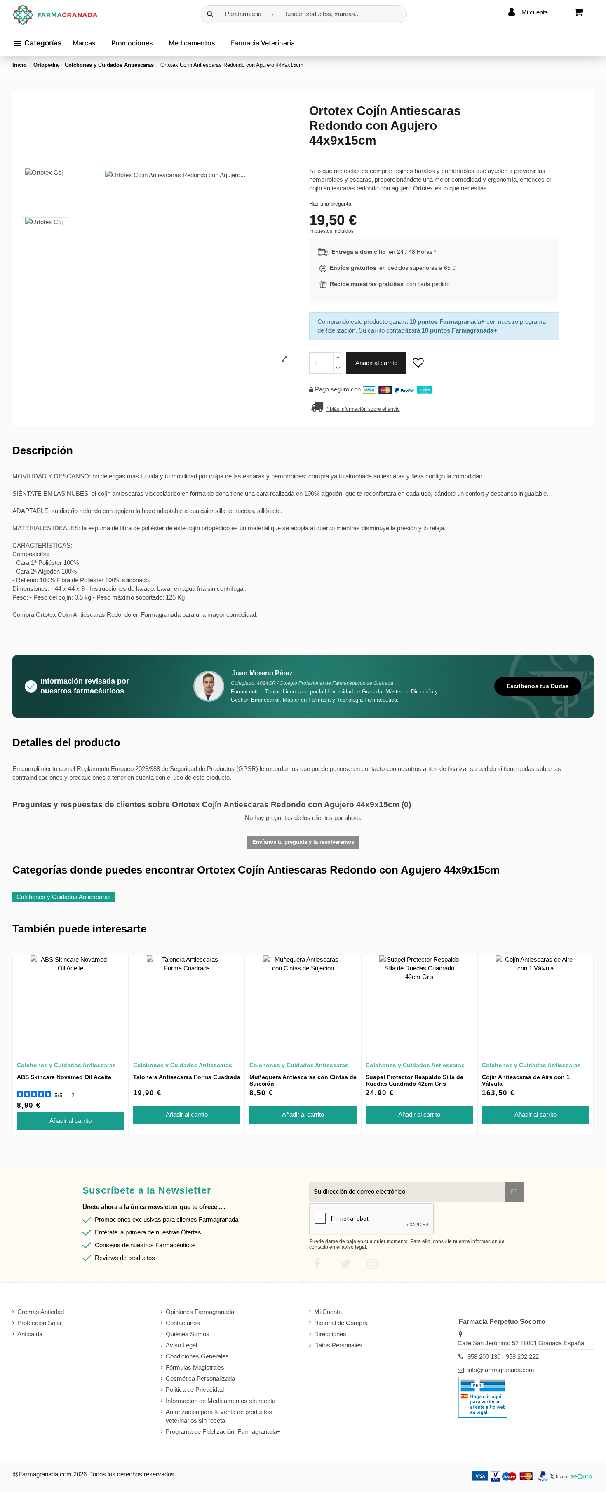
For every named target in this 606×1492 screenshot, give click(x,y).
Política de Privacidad (195, 1389)
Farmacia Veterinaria (263, 43)
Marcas (84, 43)
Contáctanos (183, 1322)
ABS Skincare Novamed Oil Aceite (64, 1077)
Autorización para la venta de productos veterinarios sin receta (219, 1416)
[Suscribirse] (514, 1192)
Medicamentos (192, 43)
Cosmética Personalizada (200, 1378)
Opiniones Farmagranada (200, 1311)
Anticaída (29, 1333)
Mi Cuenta (328, 1311)
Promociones (132, 43)
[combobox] (248, 14)
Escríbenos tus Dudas (538, 686)
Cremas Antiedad (40, 1311)
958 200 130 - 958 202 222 (503, 1356)
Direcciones (330, 1333)
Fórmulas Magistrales (195, 1367)
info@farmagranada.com (500, 1369)
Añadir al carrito (376, 362)
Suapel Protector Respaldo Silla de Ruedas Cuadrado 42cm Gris (414, 1080)
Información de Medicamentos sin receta (220, 1400)
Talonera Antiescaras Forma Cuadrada (186, 1077)
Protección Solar (39, 1322)
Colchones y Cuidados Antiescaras (63, 896)
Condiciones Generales (197, 1356)
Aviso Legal (181, 1345)
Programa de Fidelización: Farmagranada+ (223, 1431)
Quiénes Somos (187, 1333)
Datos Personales (338, 1345)
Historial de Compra (341, 1322)
